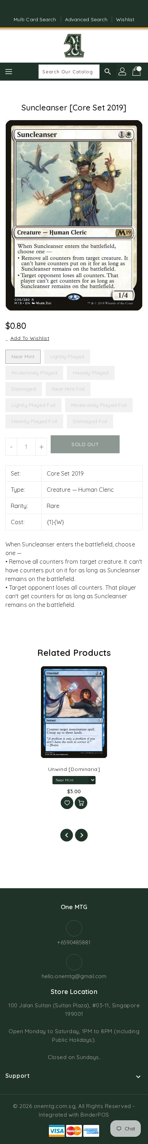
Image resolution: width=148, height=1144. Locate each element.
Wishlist (125, 19)
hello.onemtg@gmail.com (74, 976)
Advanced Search (86, 19)
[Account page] (123, 71)
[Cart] (137, 71)
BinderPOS (94, 1114)
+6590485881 (74, 942)
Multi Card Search (35, 19)
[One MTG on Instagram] (80, 8)
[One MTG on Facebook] (67, 8)
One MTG (74, 907)
